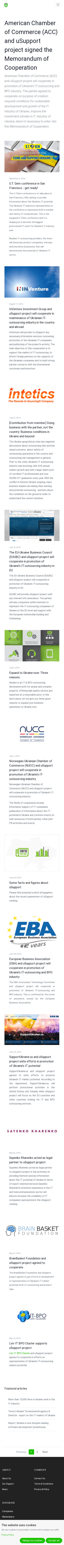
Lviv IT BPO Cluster (19, 1353)
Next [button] (45, 1451)
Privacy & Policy (41, 1489)
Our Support (8, 1484)
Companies (7, 1511)
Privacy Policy (7, 1535)
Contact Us (39, 1478)
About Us (6, 1478)
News (5, 1489)
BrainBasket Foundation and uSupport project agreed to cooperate (27, 1263)
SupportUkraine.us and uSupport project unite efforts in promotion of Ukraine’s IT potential (31, 1061)
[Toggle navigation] (58, 4)
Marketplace (8, 1517)
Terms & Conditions (43, 1484)
